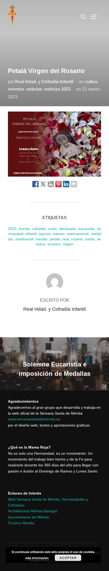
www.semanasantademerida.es (34, 419)
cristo (52, 229)
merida (41, 239)
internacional (77, 234)
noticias (34, 89)
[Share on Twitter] (43, 184)
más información (37, 558)
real (65, 239)
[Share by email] (74, 184)
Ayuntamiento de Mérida (28, 517)
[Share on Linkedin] (66, 184)
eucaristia (86, 229)
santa (89, 239)
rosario (77, 239)
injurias (45, 234)
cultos (91, 81)
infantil (31, 234)
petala (55, 239)
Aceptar (68, 557)
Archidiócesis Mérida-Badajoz (32, 511)
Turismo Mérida (21, 523)
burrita (24, 229)
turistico (54, 244)
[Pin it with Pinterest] (58, 184)
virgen (68, 244)
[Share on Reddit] (51, 184)
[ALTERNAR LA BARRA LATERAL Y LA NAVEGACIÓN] (95, 17)
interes (59, 234)
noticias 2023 (57, 89)
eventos (16, 89)
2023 (12, 229)
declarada (67, 229)
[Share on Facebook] (35, 184)
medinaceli (24, 239)
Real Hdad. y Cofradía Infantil (44, 81)
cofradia (39, 229)
